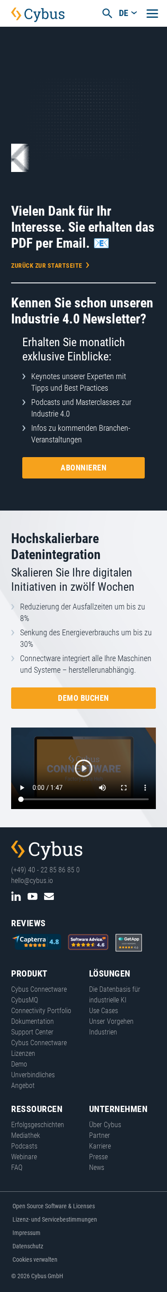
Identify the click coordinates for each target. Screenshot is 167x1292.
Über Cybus (105, 1124)
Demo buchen (83, 698)
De (123, 13)
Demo (19, 1064)
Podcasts (24, 1146)
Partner (99, 1135)
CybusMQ (24, 1000)
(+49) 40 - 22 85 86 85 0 (45, 870)
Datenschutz (27, 1246)
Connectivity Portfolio (41, 1010)
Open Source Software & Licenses (53, 1206)
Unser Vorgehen (111, 1021)
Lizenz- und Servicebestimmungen (54, 1219)
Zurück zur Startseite (46, 265)
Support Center (32, 1032)
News (96, 1167)
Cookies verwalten (34, 1259)
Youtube (32, 896)
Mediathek (25, 1135)
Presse (98, 1157)
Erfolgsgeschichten (37, 1124)
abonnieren (83, 467)
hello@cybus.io (32, 880)
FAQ (16, 1167)
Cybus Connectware (46, 850)
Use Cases (103, 1010)
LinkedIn (16, 896)
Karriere (100, 1146)
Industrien (103, 1032)
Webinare (24, 1157)
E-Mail (49, 896)
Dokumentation (32, 1021)
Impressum (26, 1232)
